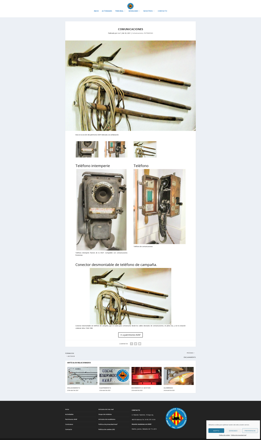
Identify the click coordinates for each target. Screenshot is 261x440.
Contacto (68, 429)
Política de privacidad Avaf (238, 435)
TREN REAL (119, 11)
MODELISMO (133, 11)
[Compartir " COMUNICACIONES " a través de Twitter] (136, 344)
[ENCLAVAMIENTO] (82, 376)
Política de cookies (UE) (106, 429)
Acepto (216, 431)
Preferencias (250, 431)
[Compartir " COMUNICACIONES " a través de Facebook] (131, 344)
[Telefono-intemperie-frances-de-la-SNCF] (86, 157)
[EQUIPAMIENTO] (114, 376)
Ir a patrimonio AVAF (130, 334)
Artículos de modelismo (106, 419)
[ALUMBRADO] (179, 376)
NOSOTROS (148, 11)
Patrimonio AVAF (71, 419)
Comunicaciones (137, 33)
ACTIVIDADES (107, 11)
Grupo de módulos (105, 414)
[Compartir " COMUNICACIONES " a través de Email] (140, 344)
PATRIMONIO (148, 33)
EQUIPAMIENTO (105, 388)
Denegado (233, 431)
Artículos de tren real (106, 409)
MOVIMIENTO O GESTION (141, 388)
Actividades (69, 414)
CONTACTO (162, 11)
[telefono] (116, 157)
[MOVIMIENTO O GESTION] (147, 376)
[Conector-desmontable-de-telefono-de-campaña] (145, 157)
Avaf (119, 33)
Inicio (67, 409)
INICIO (96, 11)
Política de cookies (224, 435)
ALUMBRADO (168, 388)
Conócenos (69, 424)
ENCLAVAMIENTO (73, 388)
